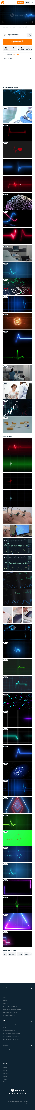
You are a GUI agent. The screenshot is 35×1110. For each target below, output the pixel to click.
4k (4, 984)
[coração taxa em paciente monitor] (17, 679)
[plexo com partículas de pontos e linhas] (17, 200)
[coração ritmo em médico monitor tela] (17, 592)
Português (5, 1103)
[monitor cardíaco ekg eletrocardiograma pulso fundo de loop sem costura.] (17, 269)
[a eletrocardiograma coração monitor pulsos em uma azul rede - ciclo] (17, 303)
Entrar (27, 2)
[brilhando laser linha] (17, 968)
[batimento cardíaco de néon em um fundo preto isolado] (17, 337)
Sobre (4, 1084)
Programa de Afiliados (9, 1060)
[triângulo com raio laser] (17, 951)
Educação (5, 1033)
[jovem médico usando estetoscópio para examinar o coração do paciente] (17, 389)
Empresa (5, 1030)
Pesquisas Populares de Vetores (11, 1063)
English (5, 1097)
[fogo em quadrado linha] (17, 917)
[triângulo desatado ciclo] (17, 834)
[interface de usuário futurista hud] (17, 800)
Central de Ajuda (7, 1079)
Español (5, 1100)
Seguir (29, 36)
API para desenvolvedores (10, 1036)
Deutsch (5, 1106)
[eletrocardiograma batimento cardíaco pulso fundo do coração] (17, 166)
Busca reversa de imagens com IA (12, 1039)
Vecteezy (5, 1024)
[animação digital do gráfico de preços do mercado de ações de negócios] (17, 286)
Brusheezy (5, 1021)
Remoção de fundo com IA (10, 1042)
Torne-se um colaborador (9, 1087)
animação (11, 984)
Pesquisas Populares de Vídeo (11, 1069)
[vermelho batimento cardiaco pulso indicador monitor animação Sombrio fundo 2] (17, 480)
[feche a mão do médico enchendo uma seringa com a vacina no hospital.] (17, 114)
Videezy (5, 1027)
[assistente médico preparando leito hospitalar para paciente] (17, 372)
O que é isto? (16, 54)
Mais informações (8, 57)
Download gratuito (17, 41)
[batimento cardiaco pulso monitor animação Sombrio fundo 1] (17, 463)
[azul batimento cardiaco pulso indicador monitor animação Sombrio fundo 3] (17, 497)
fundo (20, 984)
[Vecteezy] (2, 2)
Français (5, 1109)
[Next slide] (28, 984)
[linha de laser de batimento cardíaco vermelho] (17, 131)
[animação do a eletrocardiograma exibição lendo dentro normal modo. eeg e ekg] (17, 558)
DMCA (4, 1057)
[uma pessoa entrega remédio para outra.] (17, 424)
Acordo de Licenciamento (9, 1054)
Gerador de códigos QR (9, 1045)
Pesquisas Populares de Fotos (11, 1066)
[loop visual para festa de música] (17, 731)
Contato (5, 1082)
